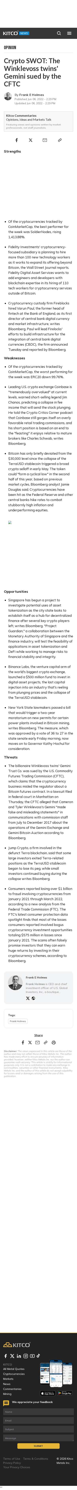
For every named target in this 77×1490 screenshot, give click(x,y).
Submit (38, 1445)
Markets (8, 1379)
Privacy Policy (12, 1463)
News (6, 1384)
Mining (7, 1394)
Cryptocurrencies (14, 1374)
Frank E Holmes (31, 95)
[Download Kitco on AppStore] (47, 1393)
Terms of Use (11, 1458)
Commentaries (12, 1389)
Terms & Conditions (35, 1458)
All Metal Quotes (13, 1369)
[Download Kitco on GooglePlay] (64, 1393)
